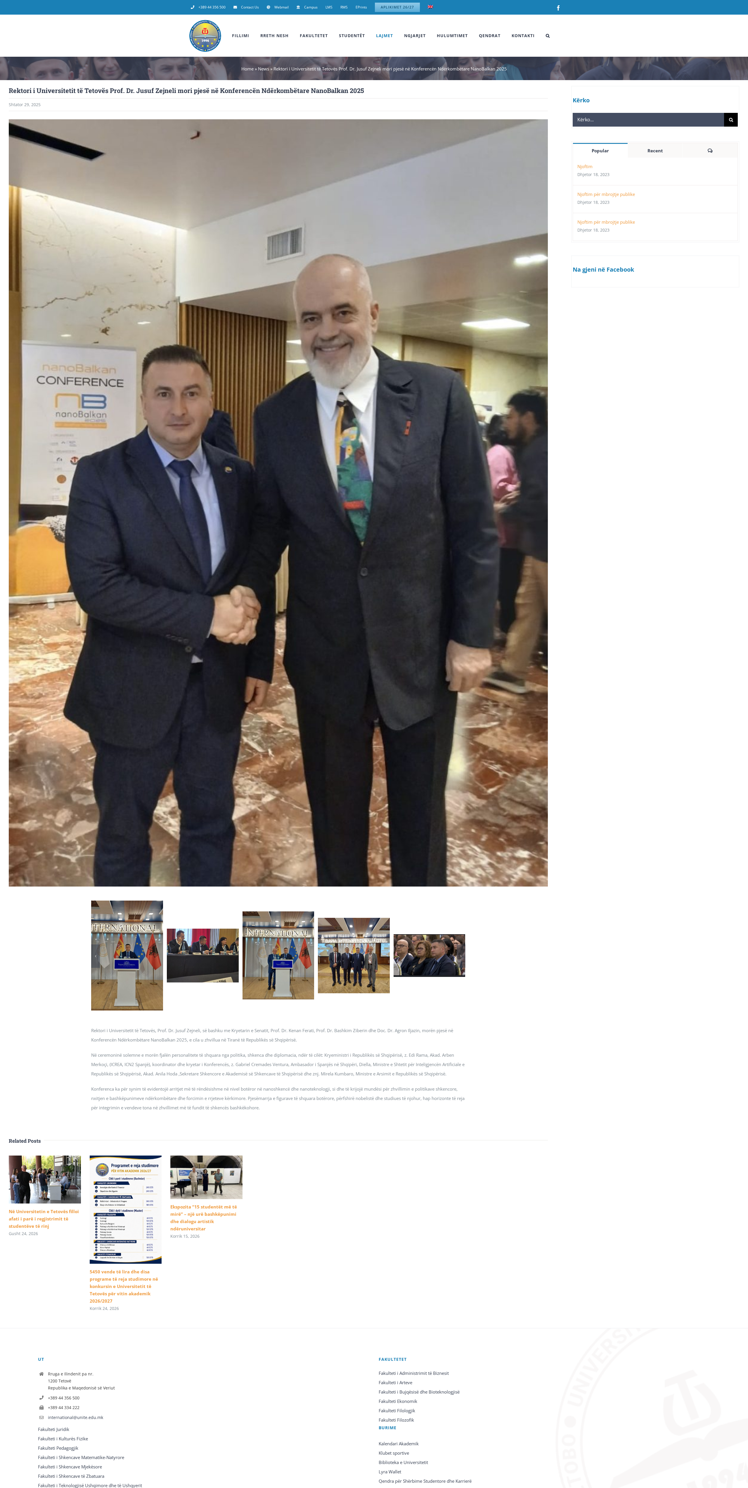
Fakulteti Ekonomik (398, 1401)
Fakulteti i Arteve (395, 1382)
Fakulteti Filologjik (397, 1410)
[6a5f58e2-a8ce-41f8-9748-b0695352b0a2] (203, 931)
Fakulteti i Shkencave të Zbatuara (71, 1476)
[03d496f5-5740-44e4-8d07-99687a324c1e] (127, 903)
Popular (600, 151)
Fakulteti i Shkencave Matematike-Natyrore (81, 1457)
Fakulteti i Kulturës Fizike (63, 1439)
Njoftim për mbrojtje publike (606, 194)
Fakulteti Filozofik (396, 1420)
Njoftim (585, 166)
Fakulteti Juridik (53, 1429)
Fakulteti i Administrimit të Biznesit (414, 1373)
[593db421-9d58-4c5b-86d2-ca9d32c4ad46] (278, 914)
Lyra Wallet (390, 1472)
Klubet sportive (394, 1453)
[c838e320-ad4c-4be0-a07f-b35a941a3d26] (354, 921)
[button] (548, 35)
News (263, 69)
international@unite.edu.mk (75, 1417)
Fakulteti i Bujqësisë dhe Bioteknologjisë (419, 1392)
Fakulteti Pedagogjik (58, 1448)
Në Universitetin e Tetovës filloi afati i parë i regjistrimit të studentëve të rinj (44, 1218)
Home (247, 69)
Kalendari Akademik (399, 1443)
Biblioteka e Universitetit (403, 1462)
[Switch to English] (430, 7)
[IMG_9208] (429, 937)
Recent (655, 151)
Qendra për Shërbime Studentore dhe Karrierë (425, 1481)
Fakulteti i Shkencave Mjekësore (70, 1467)
